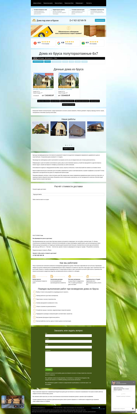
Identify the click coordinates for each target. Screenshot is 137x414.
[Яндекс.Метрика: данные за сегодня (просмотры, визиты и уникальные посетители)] (102, 408)
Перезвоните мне (100, 20)
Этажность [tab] (49, 58)
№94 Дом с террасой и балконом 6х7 (43, 89)
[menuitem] (37, 3)
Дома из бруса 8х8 (55, 100)
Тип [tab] (36, 58)
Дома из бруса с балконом (43, 100)
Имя (46, 333)
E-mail (46, 344)
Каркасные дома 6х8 (94, 100)
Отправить (48, 369)
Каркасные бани (69, 3)
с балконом (47, 61)
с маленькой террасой (38, 61)
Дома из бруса (37, 3)
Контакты (89, 3)
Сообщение (48, 350)
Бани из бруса (58, 3)
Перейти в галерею (68, 148)
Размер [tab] (42, 58)
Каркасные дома (48, 3)
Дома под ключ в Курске (47, 20)
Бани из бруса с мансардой (68, 104)
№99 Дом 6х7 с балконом (65, 89)
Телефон (47, 339)
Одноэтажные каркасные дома (82, 100)
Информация (79, 3)
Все (56, 58)
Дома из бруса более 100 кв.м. (67, 100)
